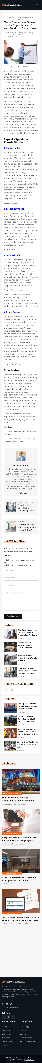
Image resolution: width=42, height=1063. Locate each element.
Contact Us (6, 1030)
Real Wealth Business (17, 1058)
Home (5, 16)
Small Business (25, 1038)
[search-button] (33, 5)
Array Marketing (29, 377)
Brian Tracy (16, 364)
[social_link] (6, 690)
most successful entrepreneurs (18, 219)
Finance (22, 1030)
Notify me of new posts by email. (18, 565)
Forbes (14, 203)
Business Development (29, 1042)
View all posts (21, 493)
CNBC (13, 249)
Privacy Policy (7, 1042)
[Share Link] (5, 67)
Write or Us (6, 1034)
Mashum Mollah (11, 33)
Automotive (24, 1034)
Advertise (6, 1038)
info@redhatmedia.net (10, 1007)
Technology (24, 1027)
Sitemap (5, 1045)
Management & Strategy (12, 16)
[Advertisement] (21, 953)
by (21, 638)
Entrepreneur (17, 290)
